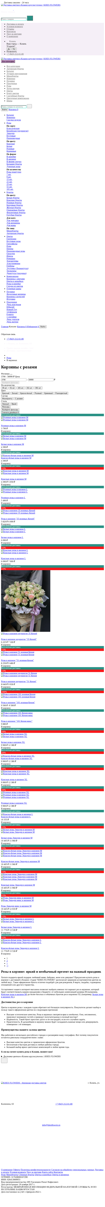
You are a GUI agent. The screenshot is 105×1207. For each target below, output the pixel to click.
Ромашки (11, 258)
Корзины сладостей (16, 296)
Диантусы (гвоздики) (17, 273)
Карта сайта (47, 1172)
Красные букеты (14, 200)
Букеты (10, 192)
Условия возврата (15, 26)
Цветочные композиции (18, 98)
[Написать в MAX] (11, 9)
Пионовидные (13, 138)
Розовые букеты (14, 202)
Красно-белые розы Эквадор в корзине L (20, 948)
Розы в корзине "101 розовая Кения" (18, 702)
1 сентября (11, 317)
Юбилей (10, 307)
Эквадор (10, 133)
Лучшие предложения (17, 73)
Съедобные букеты (15, 96)
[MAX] (21, 1167)
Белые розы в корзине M (12, 444)
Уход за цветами (14, 34)
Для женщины (13, 223)
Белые (9, 146)
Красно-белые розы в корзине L (16, 817)
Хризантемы (12, 261)
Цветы (10, 91)
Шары (9, 101)
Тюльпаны (11, 271)
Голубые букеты (14, 215)
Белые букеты (13, 198)
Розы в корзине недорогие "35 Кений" (19, 639)
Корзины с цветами (16, 279)
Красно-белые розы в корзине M (16, 458)
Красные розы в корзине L (13, 558)
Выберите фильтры (10, 383)
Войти (4, 110)
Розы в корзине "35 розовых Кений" (18, 519)
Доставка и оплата (15, 24)
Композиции (12, 276)
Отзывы (10, 29)
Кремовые (11, 151)
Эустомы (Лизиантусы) (17, 268)
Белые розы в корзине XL (13, 742)
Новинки (11, 78)
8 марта (10, 314)
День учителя (13, 319)
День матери (12, 322)
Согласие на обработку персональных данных (72, 1170)
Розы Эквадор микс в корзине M (16, 906)
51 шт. (9, 187)
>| (7, 966)
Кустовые (11, 136)
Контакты (11, 31)
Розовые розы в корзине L (13, 497)
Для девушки (13, 220)
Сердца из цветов (15, 286)
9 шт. (9, 177)
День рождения (14, 304)
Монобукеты (12, 76)
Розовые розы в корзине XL (14, 803)
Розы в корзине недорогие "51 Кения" (19, 681)
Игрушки (11, 299)
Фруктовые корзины (16, 294)
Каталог (10, 71)
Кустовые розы (14, 241)
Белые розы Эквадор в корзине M (16, 838)
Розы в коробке (14, 284)
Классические (13, 128)
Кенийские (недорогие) (17, 131)
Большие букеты (14, 164)
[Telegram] (63, 1146)
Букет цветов (13, 93)
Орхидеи (11, 253)
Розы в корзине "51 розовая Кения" (17, 660)
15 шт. (9, 179)
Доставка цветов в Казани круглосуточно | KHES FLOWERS (32, 1056)
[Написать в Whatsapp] (19, 1061)
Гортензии (11, 239)
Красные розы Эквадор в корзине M (18, 885)
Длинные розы (13, 166)
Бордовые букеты (15, 205)
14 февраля (12, 312)
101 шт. (10, 189)
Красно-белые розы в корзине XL (16, 758)
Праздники (12, 83)
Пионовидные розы (16, 251)
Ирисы (10, 256)
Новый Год (12, 309)
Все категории (13, 66)
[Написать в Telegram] (7, 9)
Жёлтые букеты (14, 207)
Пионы (10, 248)
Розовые (10, 149)
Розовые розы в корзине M (13, 425)
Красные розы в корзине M (13, 479)
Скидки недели (14, 120)
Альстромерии (13, 263)
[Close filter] (11, 374)
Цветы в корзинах (60, 1174)
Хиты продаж (13, 88)
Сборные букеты (26, 1174)
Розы (9, 86)
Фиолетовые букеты (16, 212)
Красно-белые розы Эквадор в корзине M (20, 861)
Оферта (16, 1170)
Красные (11, 144)
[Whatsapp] (21, 1146)
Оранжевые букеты (16, 210)
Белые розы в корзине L (12, 537)
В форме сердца (14, 161)
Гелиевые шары (14, 288)
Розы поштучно (14, 172)
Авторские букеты (15, 69)
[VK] (63, 1167)
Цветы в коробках (15, 281)
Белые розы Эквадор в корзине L (16, 927)
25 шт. (9, 184)
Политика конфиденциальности (36, 1170)
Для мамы (11, 225)
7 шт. (9, 174)
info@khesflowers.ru (51, 1125)
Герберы (10, 266)
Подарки (11, 81)
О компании (12, 36)
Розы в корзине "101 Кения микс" (17, 721)
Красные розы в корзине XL (14, 779)
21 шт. (9, 182)
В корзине (11, 159)
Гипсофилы (12, 244)
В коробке (11, 156)
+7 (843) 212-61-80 (15, 54)
